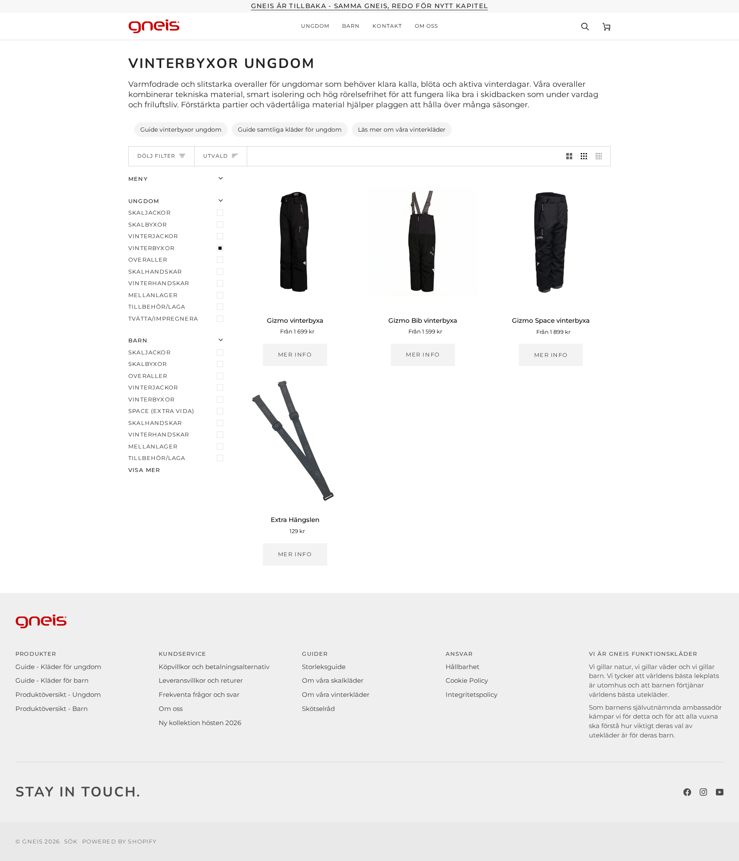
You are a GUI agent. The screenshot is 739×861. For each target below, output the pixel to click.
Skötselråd (318, 709)
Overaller (148, 259)
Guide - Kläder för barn (52, 680)
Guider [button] (315, 653)
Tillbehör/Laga (156, 306)
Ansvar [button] (459, 653)
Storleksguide (324, 667)
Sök (71, 841)
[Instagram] (703, 792)
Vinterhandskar (158, 283)
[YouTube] (720, 792)
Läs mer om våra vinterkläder (402, 129)
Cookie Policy (467, 680)
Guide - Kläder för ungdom (58, 667)
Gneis (32, 841)
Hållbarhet (462, 667)
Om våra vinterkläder (336, 695)
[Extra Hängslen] (295, 440)
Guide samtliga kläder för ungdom (290, 129)
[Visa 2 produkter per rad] (569, 156)
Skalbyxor (147, 224)
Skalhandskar (155, 271)
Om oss (171, 709)
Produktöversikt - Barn (51, 709)
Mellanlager (152, 295)
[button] (315, 26)
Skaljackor (149, 212)
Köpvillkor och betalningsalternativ (214, 667)
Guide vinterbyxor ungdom (181, 129)
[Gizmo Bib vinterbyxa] (422, 241)
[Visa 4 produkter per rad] (601, 156)
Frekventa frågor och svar (199, 695)
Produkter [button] (35, 653)
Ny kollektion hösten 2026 (200, 723)
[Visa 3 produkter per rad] (583, 156)
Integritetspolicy (471, 695)
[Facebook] (687, 792)
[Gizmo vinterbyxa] (295, 241)
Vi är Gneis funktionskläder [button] (643, 653)
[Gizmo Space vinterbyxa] (551, 241)
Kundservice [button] (182, 653)
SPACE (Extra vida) (161, 410)
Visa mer (144, 469)
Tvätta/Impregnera (163, 318)
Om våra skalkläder (333, 680)
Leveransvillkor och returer (201, 680)
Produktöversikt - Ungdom (58, 695)
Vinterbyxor (151, 248)
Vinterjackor (153, 236)
